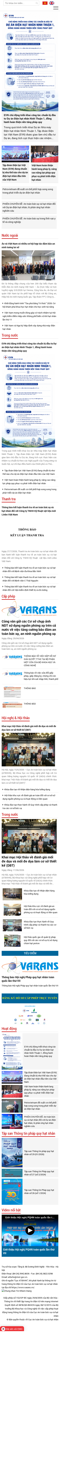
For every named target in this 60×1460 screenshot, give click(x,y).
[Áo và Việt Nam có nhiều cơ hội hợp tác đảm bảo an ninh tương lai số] (28, 265)
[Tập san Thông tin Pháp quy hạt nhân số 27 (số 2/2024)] (12, 1173)
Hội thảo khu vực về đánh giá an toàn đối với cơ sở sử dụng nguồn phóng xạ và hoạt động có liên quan (28, 797)
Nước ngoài (10, 235)
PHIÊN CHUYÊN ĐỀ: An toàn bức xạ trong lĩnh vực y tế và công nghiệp (29, 220)
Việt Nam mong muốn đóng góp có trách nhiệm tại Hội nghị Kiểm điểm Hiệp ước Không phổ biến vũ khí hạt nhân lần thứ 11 (29, 316)
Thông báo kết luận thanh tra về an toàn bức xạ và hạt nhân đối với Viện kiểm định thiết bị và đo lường (29, 588)
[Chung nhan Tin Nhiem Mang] (17, 1290)
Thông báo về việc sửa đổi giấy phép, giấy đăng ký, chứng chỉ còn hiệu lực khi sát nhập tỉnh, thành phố (41, 675)
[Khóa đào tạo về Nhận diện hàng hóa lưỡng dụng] (12, 894)
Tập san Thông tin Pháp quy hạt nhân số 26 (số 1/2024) (39, 1191)
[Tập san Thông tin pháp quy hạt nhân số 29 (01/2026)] (12, 1152)
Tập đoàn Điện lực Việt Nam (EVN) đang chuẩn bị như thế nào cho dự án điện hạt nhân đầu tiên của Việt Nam (15, 172)
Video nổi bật (11, 1210)
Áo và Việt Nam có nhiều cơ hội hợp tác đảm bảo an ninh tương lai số (28, 245)
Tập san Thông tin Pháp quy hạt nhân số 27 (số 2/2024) (39, 1173)
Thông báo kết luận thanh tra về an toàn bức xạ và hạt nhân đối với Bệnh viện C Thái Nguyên (29, 579)
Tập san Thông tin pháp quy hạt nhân (28, 1133)
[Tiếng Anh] (51, 2)
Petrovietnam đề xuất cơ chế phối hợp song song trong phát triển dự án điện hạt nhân (27, 191)
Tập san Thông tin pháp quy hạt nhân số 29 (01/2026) (39, 1153)
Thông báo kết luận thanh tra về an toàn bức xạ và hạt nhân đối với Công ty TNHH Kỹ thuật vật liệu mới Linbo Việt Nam (29, 511)
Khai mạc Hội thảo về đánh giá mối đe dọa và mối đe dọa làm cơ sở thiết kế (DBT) (29, 728)
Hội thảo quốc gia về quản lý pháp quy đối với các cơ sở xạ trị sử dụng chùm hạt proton (40, 940)
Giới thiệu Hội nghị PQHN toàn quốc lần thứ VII (28, 1251)
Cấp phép (8, 596)
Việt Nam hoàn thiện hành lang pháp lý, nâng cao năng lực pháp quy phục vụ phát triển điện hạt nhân (44, 172)
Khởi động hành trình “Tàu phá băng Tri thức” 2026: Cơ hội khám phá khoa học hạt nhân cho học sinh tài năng (28, 305)
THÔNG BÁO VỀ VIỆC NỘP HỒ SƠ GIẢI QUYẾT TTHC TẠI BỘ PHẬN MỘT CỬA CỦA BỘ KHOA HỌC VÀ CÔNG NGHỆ (40, 660)
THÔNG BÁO (30, 688)
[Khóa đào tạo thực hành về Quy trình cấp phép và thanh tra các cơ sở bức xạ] (12, 925)
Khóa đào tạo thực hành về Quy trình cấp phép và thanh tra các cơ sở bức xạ (29, 806)
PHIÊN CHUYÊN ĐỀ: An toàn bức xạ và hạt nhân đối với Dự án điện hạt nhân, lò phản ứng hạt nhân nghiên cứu (29, 207)
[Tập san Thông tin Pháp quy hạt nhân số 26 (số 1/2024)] (12, 1192)
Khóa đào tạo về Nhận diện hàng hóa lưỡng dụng (27, 789)
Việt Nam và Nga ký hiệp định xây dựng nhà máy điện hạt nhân (28, 327)
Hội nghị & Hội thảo (16, 718)
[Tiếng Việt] (44, 2)
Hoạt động (9, 1029)
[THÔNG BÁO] (12, 692)
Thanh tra (9, 499)
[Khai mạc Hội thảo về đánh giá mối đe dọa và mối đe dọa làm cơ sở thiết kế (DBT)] (28, 749)
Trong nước (10, 335)
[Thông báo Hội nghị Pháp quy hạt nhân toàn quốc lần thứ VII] (30, 965)
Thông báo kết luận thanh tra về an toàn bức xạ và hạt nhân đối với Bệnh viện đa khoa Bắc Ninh (29, 569)
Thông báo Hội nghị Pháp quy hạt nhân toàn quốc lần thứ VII (28, 978)
